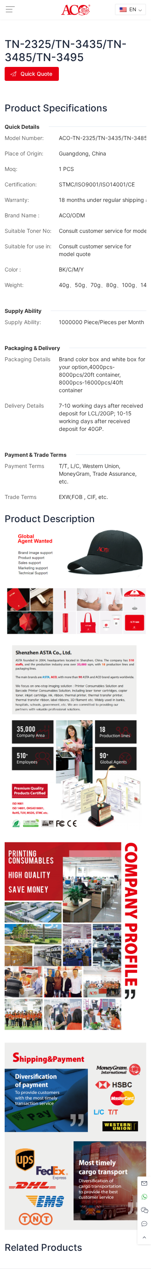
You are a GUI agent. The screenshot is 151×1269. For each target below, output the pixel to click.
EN (132, 9)
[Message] (144, 1183)
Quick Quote (36, 73)
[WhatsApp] (144, 1197)
